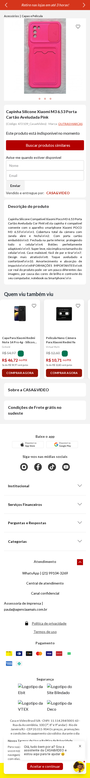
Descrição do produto (28, 206)
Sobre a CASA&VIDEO (28, 389)
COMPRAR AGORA (20, 373)
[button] (49, 750)
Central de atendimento (45, 583)
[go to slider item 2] (50, 99)
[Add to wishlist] (78, 26)
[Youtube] (66, 467)
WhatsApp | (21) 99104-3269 (45, 573)
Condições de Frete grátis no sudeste (35, 410)
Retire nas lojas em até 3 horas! (45, 5)
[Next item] (84, 5)
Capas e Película (32, 16)
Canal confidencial (45, 593)
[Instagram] (24, 467)
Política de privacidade (49, 623)
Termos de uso (45, 631)
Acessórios (11, 16)
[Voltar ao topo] (80, 562)
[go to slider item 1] (45, 99)
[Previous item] (6, 5)
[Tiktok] (52, 467)
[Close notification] (80, 746)
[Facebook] (38, 467)
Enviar (15, 185)
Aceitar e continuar (45, 766)
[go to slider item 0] (39, 99)
